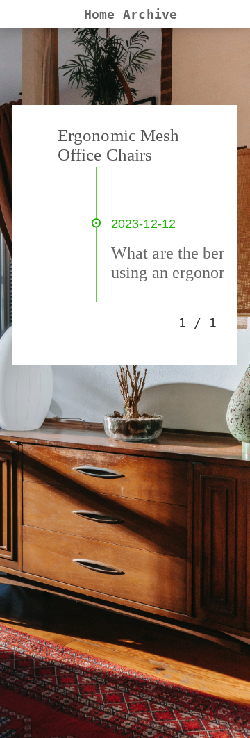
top (218, 714)
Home (99, 14)
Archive (150, 14)
